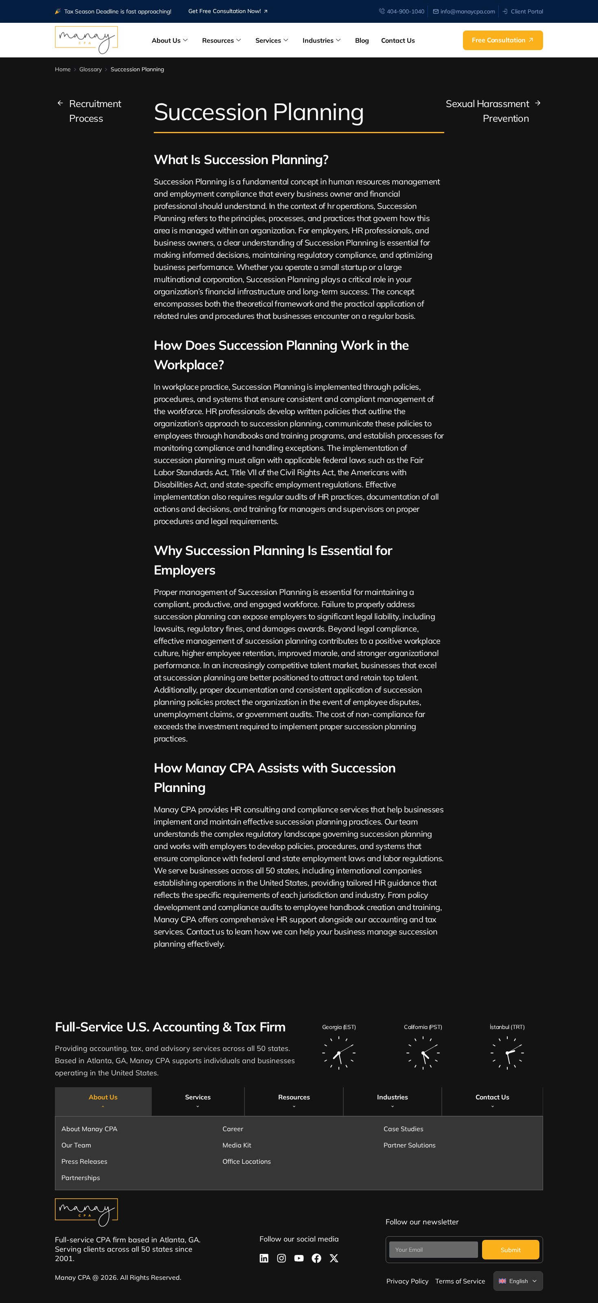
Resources (218, 40)
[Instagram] (281, 1258)
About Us (166, 40)
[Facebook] (316, 1258)
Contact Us (398, 40)
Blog (362, 40)
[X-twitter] (334, 1258)
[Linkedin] (264, 1258)
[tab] (103, 1101)
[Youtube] (299, 1258)
